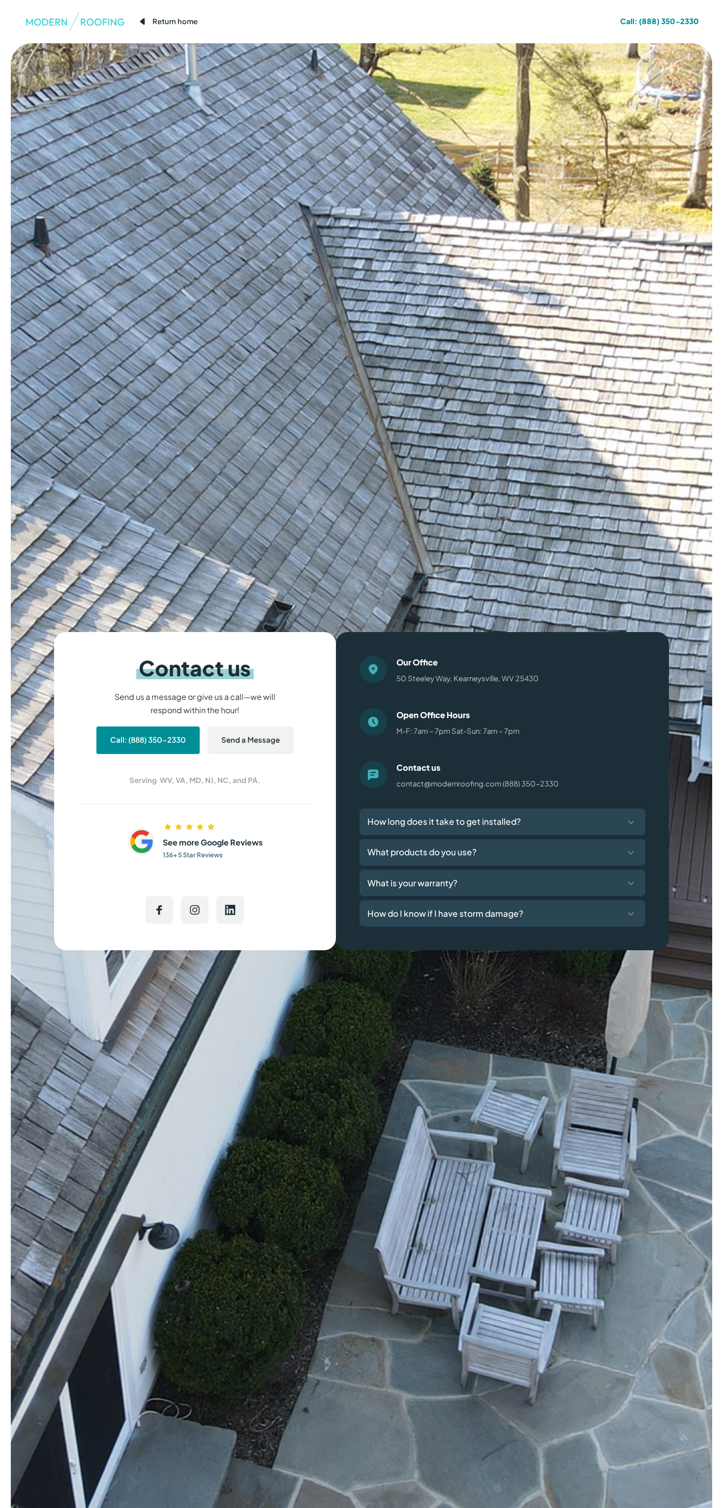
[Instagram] (195, 910)
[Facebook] (159, 910)
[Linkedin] (230, 910)
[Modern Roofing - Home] (75, 21)
